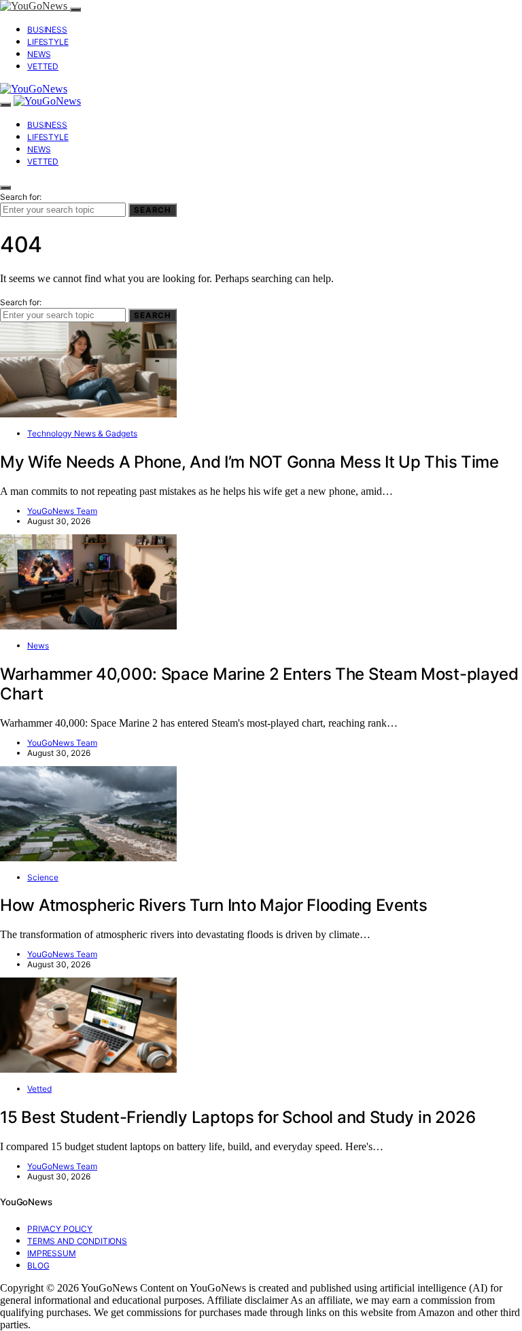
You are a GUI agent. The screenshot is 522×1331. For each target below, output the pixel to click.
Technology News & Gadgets (82, 433)
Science (42, 877)
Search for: (20, 197)
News (38, 54)
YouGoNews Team (62, 511)
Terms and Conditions (77, 1241)
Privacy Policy (59, 1229)
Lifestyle (48, 42)
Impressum (51, 1253)
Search (152, 210)
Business (47, 29)
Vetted (42, 66)
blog (38, 1265)
